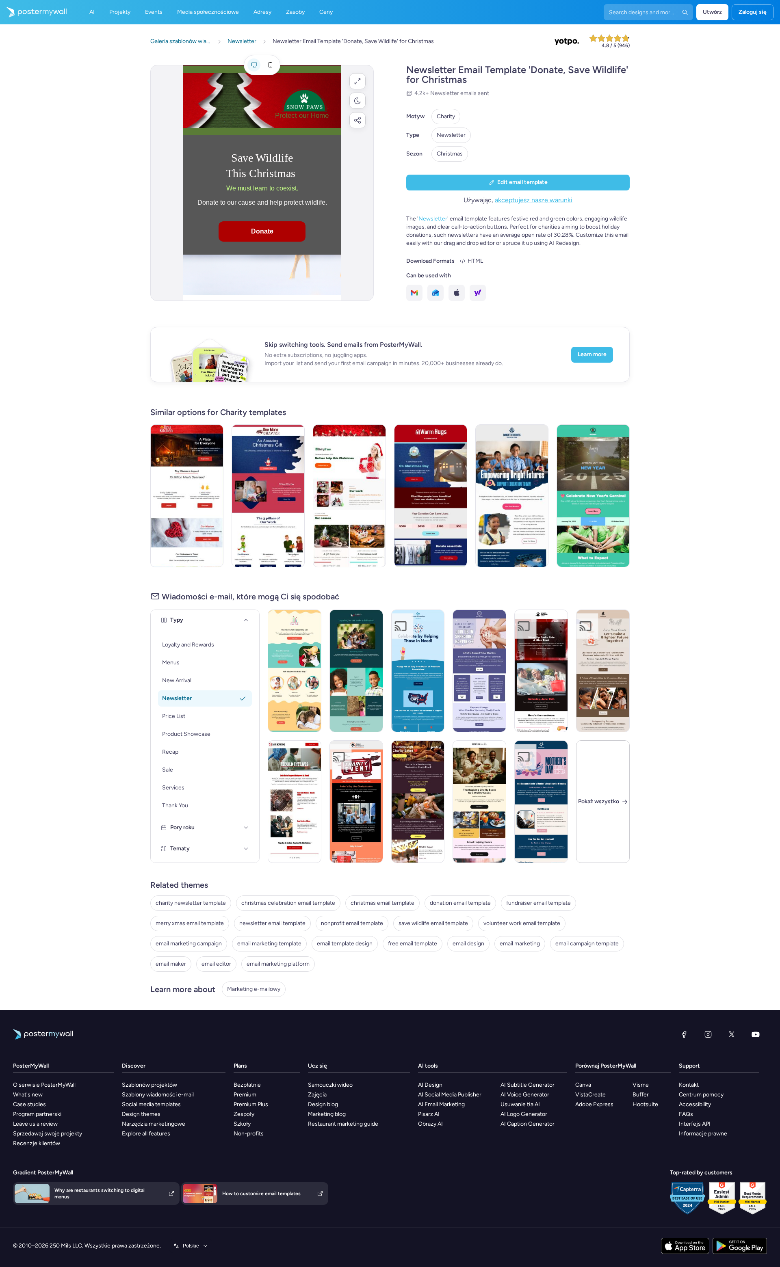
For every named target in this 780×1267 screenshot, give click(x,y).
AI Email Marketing (441, 1104)
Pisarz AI (429, 1114)
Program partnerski (37, 1114)
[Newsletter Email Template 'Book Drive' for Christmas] (268, 495)
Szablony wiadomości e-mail (158, 1094)
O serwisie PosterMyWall (44, 1084)
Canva (583, 1084)
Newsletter (451, 135)
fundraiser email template (538, 902)
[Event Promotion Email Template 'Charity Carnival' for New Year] (593, 495)
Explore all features (146, 1133)
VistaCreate (590, 1094)
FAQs (686, 1114)
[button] (357, 81)
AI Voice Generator (524, 1094)
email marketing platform (278, 963)
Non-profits (249, 1133)
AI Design (430, 1084)
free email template (412, 943)
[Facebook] (684, 1034)
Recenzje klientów (36, 1143)
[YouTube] (756, 1034)
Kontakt (689, 1084)
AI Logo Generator (523, 1114)
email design (468, 943)
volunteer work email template (521, 923)
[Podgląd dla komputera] (253, 64)
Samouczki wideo (330, 1084)
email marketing (520, 943)
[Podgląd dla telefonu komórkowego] (270, 64)
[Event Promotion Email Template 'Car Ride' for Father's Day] (541, 671)
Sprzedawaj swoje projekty (47, 1133)
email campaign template (587, 943)
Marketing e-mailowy (253, 989)
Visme (641, 1084)
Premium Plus (251, 1104)
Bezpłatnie (247, 1084)
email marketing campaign (189, 943)
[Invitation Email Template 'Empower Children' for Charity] (603, 671)
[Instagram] (708, 1034)
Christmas (450, 153)
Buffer (641, 1094)
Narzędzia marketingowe (153, 1123)
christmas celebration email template (288, 902)
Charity (446, 116)
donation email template (460, 902)
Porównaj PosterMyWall (605, 1065)
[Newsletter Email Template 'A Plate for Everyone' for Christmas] (186, 495)
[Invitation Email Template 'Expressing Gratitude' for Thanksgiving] (418, 801)
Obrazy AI (430, 1123)
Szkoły (242, 1123)
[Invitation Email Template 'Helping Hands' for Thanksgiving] (479, 801)
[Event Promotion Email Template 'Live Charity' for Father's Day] (356, 801)
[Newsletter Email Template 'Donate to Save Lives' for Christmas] (430, 495)
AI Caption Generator (527, 1123)
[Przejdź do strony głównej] (33, 12)
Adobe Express (594, 1104)
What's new (28, 1094)
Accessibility (695, 1104)
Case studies (29, 1104)
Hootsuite (645, 1104)
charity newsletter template (191, 902)
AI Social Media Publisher (449, 1094)
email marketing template (269, 943)
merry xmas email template (190, 923)
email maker (171, 963)
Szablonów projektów (149, 1084)
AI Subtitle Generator (527, 1084)
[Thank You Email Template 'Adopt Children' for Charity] (294, 671)
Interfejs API (695, 1123)
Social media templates (151, 1104)
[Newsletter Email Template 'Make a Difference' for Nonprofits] (356, 671)
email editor (216, 963)
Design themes (141, 1114)
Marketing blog (327, 1114)
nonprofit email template (352, 923)
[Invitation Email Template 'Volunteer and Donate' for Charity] (479, 671)
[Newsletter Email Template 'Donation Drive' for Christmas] (349, 495)
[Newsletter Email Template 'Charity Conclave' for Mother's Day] (541, 801)
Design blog (323, 1104)
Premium (245, 1094)
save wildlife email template (433, 923)
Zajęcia (317, 1094)
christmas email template (382, 902)
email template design (345, 943)
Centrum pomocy (701, 1094)
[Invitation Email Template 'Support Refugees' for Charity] (294, 801)
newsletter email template (272, 923)
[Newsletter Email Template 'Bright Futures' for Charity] (511, 495)
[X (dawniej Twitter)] (732, 1034)
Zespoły (244, 1114)
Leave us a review (35, 1123)
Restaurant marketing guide (343, 1123)
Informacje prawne (703, 1133)
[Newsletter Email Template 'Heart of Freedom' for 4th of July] (418, 671)
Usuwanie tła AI (520, 1104)
